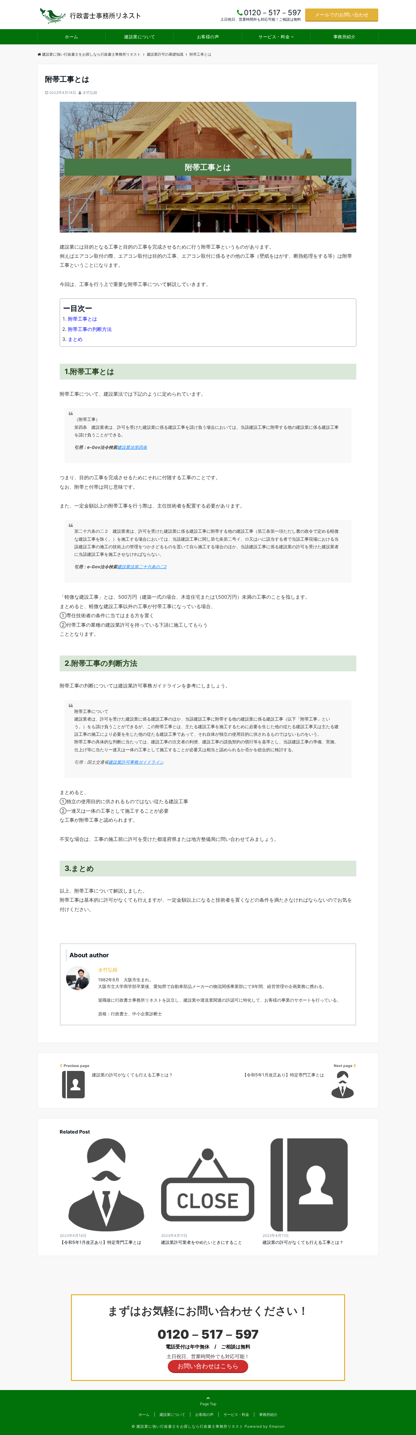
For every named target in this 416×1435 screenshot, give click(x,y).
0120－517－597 (208, 1334)
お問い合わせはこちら (208, 1366)
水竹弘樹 (90, 92)
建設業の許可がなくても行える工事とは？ (303, 1242)
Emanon (277, 1426)
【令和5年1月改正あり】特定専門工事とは (100, 1242)
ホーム (71, 36)
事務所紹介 (344, 36)
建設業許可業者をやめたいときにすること (201, 1242)
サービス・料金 (274, 36)
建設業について (139, 36)
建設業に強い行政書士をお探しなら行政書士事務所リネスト (91, 54)
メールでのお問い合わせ (341, 15)
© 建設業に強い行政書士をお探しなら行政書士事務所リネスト (187, 1426)
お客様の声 (208, 36)
